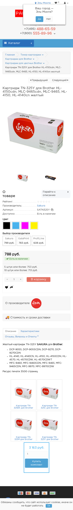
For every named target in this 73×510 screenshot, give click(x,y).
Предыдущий (39, 80)
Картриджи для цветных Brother (24, 63)
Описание (10, 331)
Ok (48, 506)
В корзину (38, 279)
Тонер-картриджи (31, 55)
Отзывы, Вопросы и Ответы (22, 336)
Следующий (59, 80)
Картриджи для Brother (19, 59)
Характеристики (30, 331)
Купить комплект (36, 463)
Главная (10, 55)
